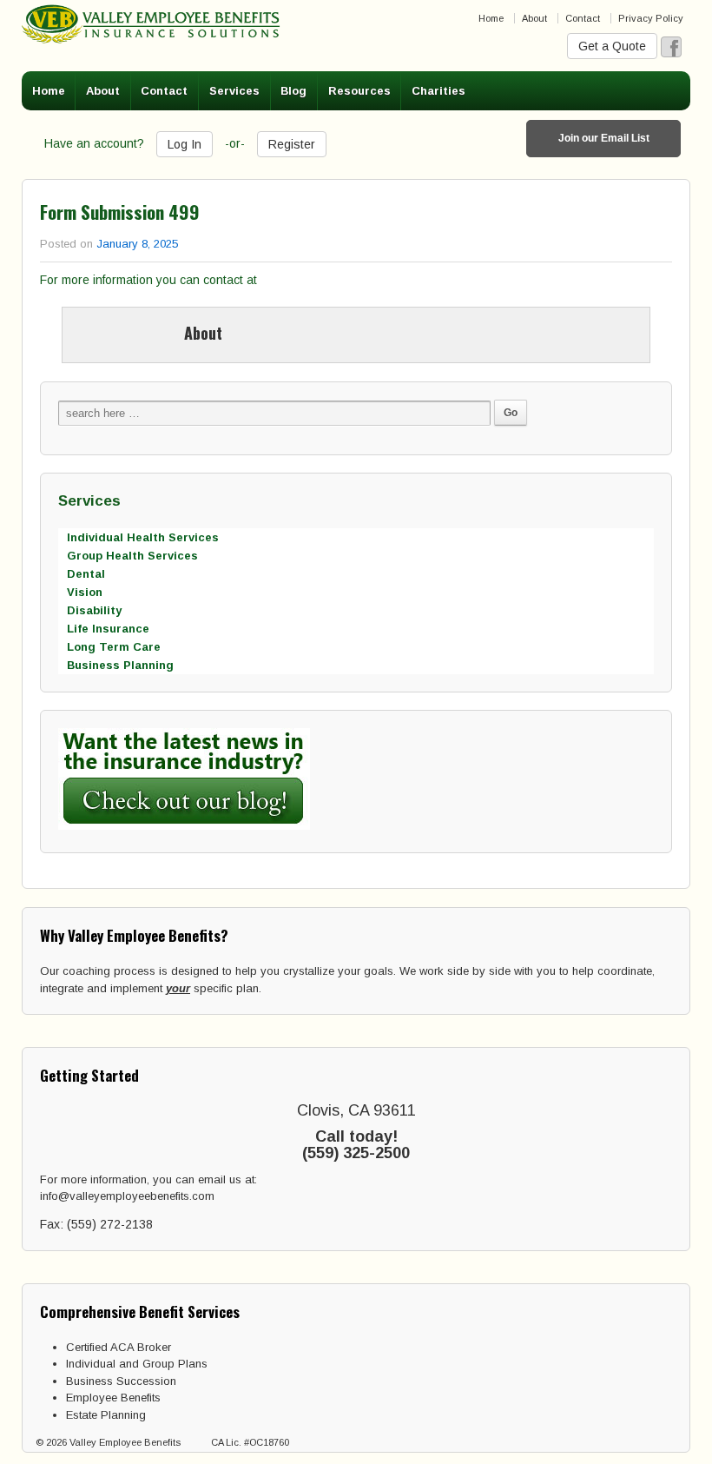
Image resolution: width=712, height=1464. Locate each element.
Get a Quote (612, 46)
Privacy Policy (650, 18)
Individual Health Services (143, 537)
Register (291, 144)
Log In (184, 144)
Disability (94, 610)
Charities (438, 90)
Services (234, 90)
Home (491, 18)
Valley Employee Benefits (125, 1442)
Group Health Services (132, 555)
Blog (293, 90)
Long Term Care (114, 646)
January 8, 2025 (137, 243)
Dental (86, 573)
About (534, 18)
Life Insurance (108, 628)
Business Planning (120, 665)
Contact (582, 18)
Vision (84, 592)
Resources (359, 90)
